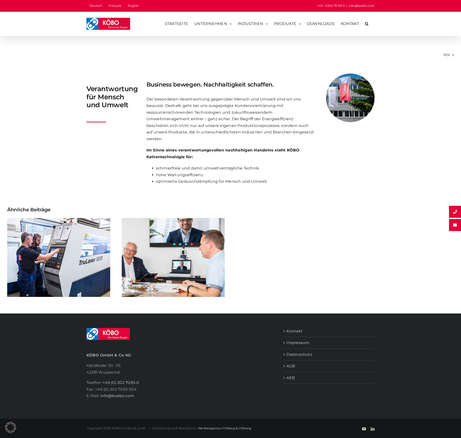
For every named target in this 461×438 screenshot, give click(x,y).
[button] (367, 24)
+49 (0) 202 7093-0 (121, 382)
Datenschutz (299, 354)
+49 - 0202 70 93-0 (331, 5)
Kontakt (294, 331)
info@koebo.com (362, 5)
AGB (290, 366)
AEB (290, 377)
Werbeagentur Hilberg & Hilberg (224, 428)
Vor (446, 54)
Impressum (297, 342)
